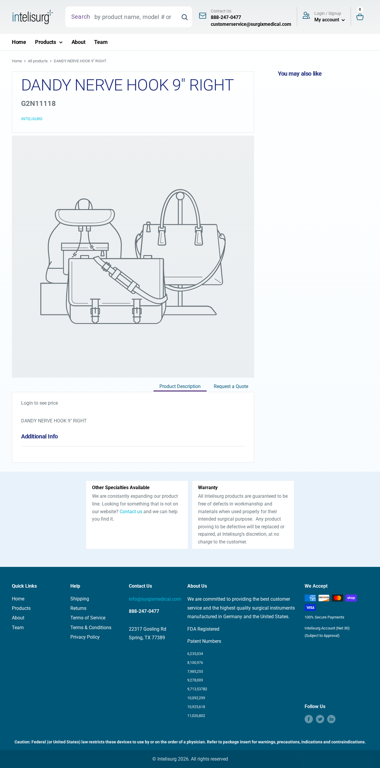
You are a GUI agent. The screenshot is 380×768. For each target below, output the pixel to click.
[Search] (184, 17)
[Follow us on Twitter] (320, 719)
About (79, 42)
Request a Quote (231, 386)
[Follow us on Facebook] (309, 719)
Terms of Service (87, 618)
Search (80, 16)
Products (45, 42)
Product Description (180, 386)
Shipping (79, 599)
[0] (362, 17)
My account (327, 20)
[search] (133, 17)
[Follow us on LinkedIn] (331, 719)
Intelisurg (31, 119)
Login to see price (39, 403)
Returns (78, 608)
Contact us (131, 511)
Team (100, 42)
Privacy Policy (85, 637)
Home (19, 42)
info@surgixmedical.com (155, 599)
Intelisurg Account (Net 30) (327, 628)
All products (38, 61)
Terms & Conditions (90, 627)
